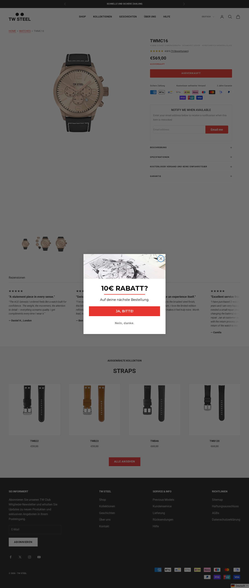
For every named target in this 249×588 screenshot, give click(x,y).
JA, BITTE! (124, 311)
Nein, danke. (124, 323)
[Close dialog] (161, 258)
